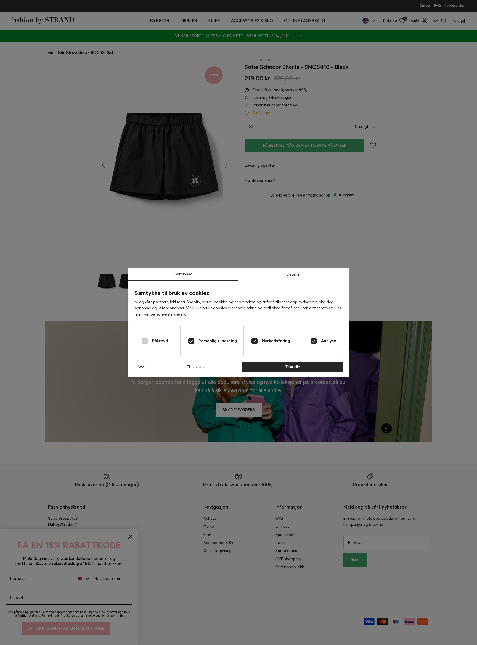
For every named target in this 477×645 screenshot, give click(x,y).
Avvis (142, 367)
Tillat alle (292, 367)
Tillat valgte (196, 367)
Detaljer (294, 274)
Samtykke (183, 274)
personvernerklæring (168, 314)
